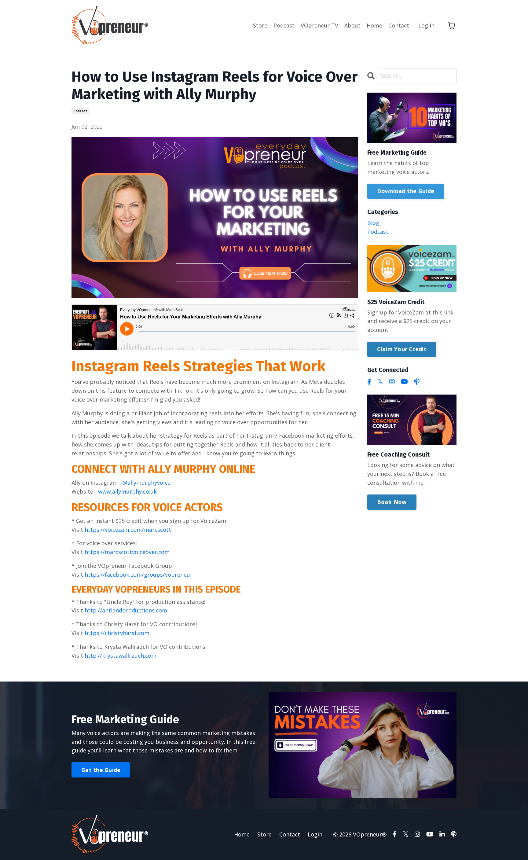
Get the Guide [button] (100, 770)
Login (315, 834)
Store (260, 25)
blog (373, 222)
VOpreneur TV (319, 25)
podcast (80, 111)
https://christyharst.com (117, 633)
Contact (398, 25)
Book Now (392, 501)
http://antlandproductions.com (126, 610)
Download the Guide (406, 191)
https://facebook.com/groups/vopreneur (139, 574)
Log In (426, 25)
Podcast (284, 25)
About (352, 25)
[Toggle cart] (452, 26)
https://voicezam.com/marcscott (128, 529)
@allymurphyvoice (146, 482)
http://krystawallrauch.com (120, 655)
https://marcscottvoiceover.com (127, 552)
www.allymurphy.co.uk (127, 491)
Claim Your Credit (402, 349)
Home (374, 25)
